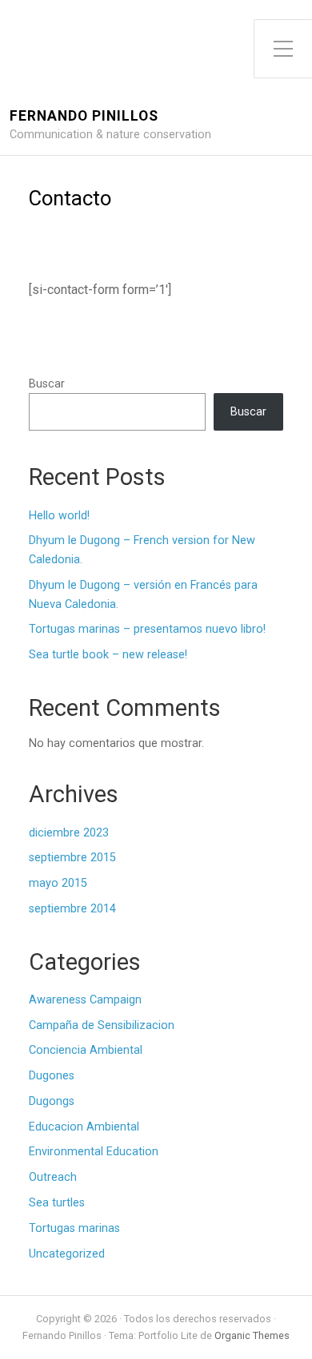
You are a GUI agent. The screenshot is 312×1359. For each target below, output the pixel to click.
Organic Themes (252, 1335)
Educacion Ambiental (84, 1127)
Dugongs (51, 1101)
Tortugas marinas (74, 1228)
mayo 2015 (58, 883)
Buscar (47, 384)
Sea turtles (57, 1203)
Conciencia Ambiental (85, 1050)
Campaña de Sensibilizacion (101, 1025)
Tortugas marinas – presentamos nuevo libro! (147, 629)
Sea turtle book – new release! (108, 655)
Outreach (53, 1177)
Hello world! (59, 516)
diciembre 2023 (69, 833)
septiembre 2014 (72, 909)
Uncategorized (67, 1254)
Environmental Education (93, 1151)
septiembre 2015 (72, 857)
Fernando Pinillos (84, 116)
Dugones (51, 1076)
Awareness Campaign (85, 1000)
